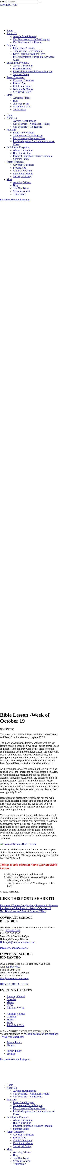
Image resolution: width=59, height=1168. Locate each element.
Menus (10, 1002)
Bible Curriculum (22, 68)
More (9, 94)
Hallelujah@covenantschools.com (17, 942)
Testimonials (19, 109)
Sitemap (11, 1045)
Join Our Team (21, 103)
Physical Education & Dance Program (32, 71)
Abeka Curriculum (22, 65)
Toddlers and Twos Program (27, 51)
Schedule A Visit (21, 106)
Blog (15, 100)
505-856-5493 (13, 930)
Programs (11, 45)
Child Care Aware (22, 86)
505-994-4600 (13, 966)
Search (3, 1)
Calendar (11, 999)
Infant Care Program (23, 48)
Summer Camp (21, 74)
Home (10, 30)
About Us (12, 33)
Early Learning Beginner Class (29, 53)
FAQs (10, 1005)
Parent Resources (15, 77)
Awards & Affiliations (24, 36)
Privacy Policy (14, 1042)
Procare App (19, 83)
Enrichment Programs (18, 62)
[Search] (40, 2)
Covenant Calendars (23, 80)
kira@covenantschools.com (14, 978)
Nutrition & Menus (23, 89)
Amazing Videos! (22, 97)
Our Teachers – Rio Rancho (27, 42)
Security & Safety (22, 92)
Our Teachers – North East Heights (31, 39)
